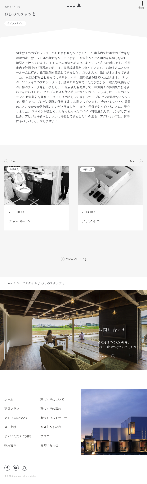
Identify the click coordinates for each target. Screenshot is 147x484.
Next (133, 161)
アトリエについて (16, 418)
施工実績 (10, 427)
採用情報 (10, 445)
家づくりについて (52, 399)
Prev (13, 161)
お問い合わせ (49, 445)
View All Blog (76, 259)
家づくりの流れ (50, 408)
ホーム (8, 399)
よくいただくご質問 (17, 436)
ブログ (44, 436)
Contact (104, 356)
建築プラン (11, 408)
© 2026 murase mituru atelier (20, 476)
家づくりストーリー (53, 418)
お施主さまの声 (50, 427)
